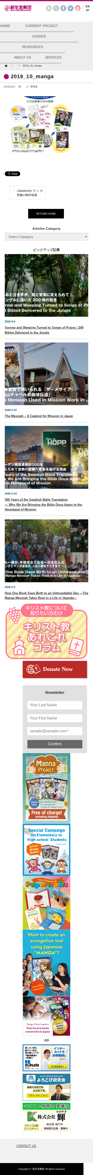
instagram (78, 8)
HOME (5, 26)
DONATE (39, 36)
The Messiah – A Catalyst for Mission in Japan (39, 416)
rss (49, 8)
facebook (63, 8)
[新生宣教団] (25, 10)
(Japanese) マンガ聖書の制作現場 (30, 193)
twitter (56, 8)
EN (88, 6)
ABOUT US (22, 57)
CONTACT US (26, 1146)
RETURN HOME (46, 213)
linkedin (70, 8)
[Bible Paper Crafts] (46, 903)
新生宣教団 (38, 1169)
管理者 (33, 86)
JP (87, 10)
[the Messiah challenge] (46, 850)
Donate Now (58, 669)
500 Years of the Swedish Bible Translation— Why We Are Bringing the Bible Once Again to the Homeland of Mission (43, 504)
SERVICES (53, 57)
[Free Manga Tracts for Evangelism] (46, 788)
